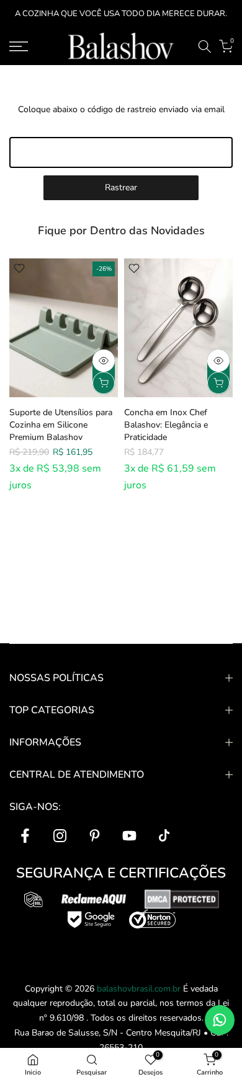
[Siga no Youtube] (129, 835)
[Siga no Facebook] (24, 835)
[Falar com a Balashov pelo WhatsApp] (220, 1020)
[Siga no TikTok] (163, 835)
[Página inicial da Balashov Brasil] (121, 46)
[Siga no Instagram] (59, 835)
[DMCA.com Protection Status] (181, 899)
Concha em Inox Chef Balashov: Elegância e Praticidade (166, 424)
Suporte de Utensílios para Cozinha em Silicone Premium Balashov (60, 424)
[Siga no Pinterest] (94, 835)
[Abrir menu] (33, 46)
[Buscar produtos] (205, 46)
